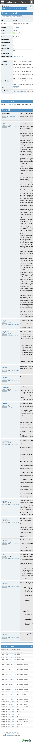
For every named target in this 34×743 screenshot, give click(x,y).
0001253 (10, 104)
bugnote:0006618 (14, 558)
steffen (5, 367)
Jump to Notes (7, 17)
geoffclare (5, 540)
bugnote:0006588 (14, 407)
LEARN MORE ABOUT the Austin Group (16, 8)
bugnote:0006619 (14, 586)
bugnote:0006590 (14, 504)
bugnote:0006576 (14, 127)
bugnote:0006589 (14, 444)
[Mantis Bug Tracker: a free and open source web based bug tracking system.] (26, 740)
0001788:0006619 (18, 56)
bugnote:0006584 (14, 335)
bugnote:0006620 (14, 637)
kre (4, 123)
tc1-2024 (16, 87)
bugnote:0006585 (14, 370)
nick (11, 694)
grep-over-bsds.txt (20, 91)
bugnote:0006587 (14, 391)
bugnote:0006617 (14, 544)
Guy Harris (16, 27)
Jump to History (17, 17)
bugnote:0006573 (14, 116)
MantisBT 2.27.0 (13, 732)
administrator (9, 735)
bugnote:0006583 (14, 324)
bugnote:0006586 (14, 381)
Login (3, 8)
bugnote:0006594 (14, 522)
